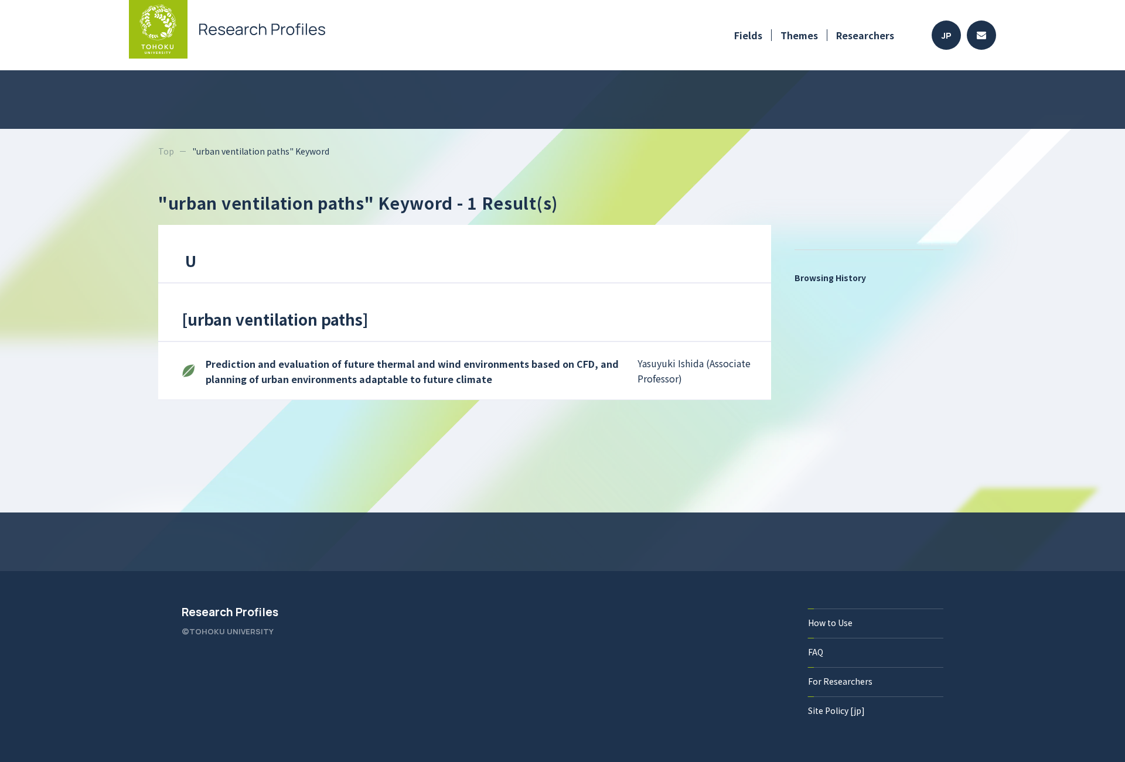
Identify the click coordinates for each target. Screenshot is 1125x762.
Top (166, 151)
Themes (799, 35)
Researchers (865, 35)
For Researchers (840, 681)
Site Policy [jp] (836, 710)
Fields (748, 35)
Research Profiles (230, 612)
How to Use (830, 622)
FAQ (815, 652)
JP (947, 35)
